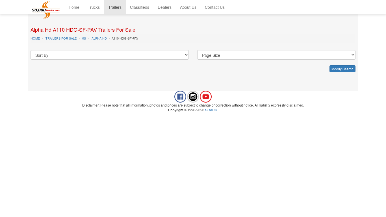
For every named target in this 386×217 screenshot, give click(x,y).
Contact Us (215, 7)
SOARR (211, 109)
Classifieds (139, 7)
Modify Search (342, 68)
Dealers (165, 7)
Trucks (94, 7)
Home (74, 7)
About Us (188, 7)
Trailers (115, 7)
